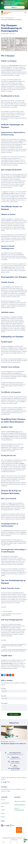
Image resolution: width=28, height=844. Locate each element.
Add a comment (14, 714)
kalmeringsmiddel (13, 65)
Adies (15, 765)
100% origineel (15, 761)
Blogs (2, 806)
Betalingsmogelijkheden (19, 805)
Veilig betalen (15, 757)
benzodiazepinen (8, 67)
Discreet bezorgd (15, 768)
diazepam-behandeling (6, 663)
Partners (3, 810)
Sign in (17, 842)
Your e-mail (3, 696)
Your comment (4, 703)
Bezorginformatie (5, 803)
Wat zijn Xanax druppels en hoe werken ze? (13, 743)
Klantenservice (12, 33)
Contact (3, 817)
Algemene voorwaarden (19, 801)
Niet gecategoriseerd (9, 17)
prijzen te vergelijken (20, 401)
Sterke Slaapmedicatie (15, 753)
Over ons (3, 799)
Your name (3, 688)
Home (2, 17)
